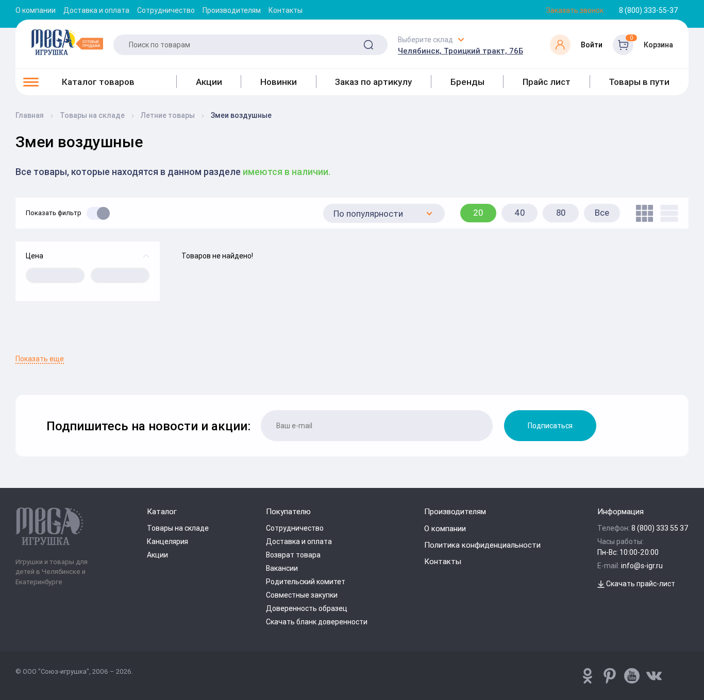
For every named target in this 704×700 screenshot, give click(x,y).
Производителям (232, 10)
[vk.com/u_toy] (654, 676)
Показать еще (39, 359)
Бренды (467, 81)
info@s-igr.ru (642, 566)
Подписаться (550, 425)
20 (478, 212)
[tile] (641, 213)
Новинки (278, 81)
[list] (666, 213)
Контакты (286, 10)
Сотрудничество (166, 10)
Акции (209, 81)
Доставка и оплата (96, 10)
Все (602, 212)
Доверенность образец (306, 608)
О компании (35, 10)
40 (519, 212)
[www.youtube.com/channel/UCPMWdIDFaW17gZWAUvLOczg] (632, 676)
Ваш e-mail (18, 348)
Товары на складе (178, 528)
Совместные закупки (302, 595)
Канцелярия (167, 541)
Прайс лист (547, 81)
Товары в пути (639, 81)
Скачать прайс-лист (640, 584)
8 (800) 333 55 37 (660, 528)
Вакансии (282, 568)
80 (561, 212)
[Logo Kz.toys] (67, 42)
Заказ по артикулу (373, 81)
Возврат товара (293, 555)
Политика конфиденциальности (482, 544)
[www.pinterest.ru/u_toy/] (587, 676)
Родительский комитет (305, 581)
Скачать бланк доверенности (316, 622)
